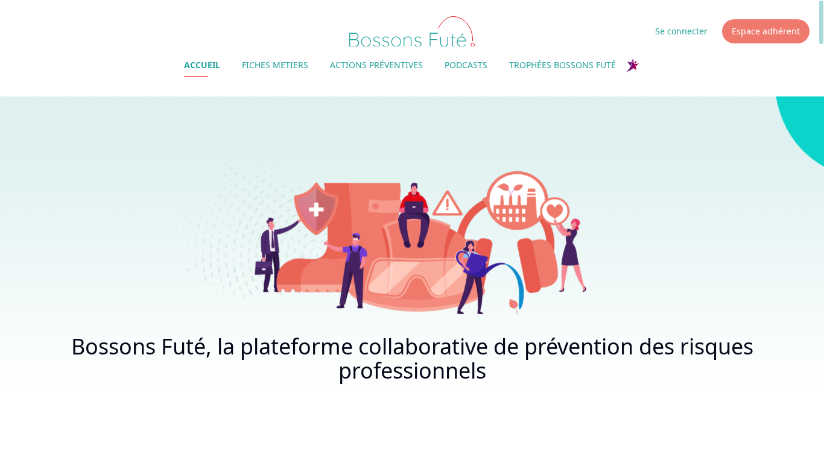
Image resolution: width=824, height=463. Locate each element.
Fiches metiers (275, 65)
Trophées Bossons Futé (562, 65)
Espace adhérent (766, 31)
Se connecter (681, 31)
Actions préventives (376, 65)
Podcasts (466, 65)
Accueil (202, 65)
